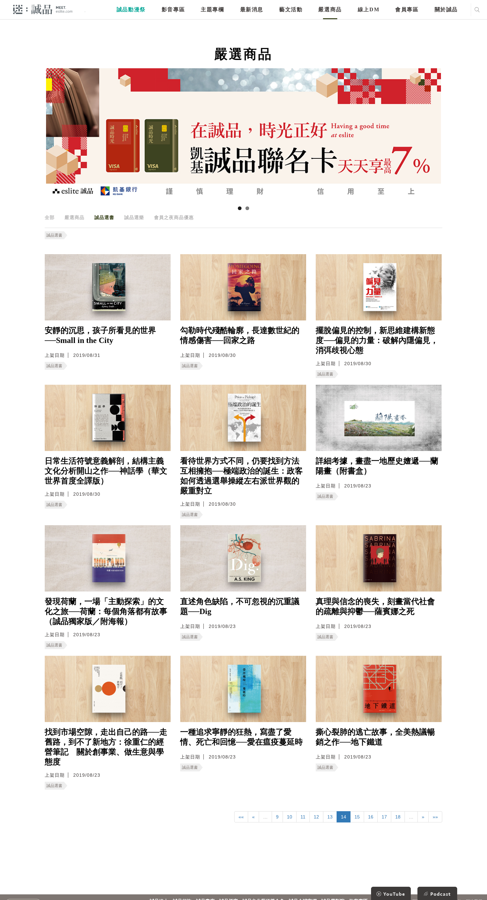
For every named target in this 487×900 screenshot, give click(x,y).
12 (316, 816)
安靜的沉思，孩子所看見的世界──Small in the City (100, 335)
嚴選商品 (330, 9)
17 (384, 816)
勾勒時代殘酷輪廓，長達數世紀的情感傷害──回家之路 (239, 335)
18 (398, 816)
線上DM (368, 9)
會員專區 (406, 9)
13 (330, 816)
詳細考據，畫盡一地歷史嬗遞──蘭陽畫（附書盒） (377, 466)
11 (302, 816)
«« (241, 816)
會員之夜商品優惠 (174, 217)
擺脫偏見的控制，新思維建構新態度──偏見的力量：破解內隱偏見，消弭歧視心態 (377, 340)
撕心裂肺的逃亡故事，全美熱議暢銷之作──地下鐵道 (375, 737)
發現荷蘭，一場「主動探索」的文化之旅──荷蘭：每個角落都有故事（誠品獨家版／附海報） (106, 611)
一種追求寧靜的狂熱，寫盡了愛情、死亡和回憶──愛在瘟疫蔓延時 (241, 737)
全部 (50, 217)
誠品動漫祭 (131, 9)
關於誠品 (446, 9)
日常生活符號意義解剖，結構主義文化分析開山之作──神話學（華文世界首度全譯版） (106, 471)
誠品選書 (104, 217)
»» (435, 816)
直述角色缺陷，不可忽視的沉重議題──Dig (239, 606)
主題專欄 (212, 9)
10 (289, 816)
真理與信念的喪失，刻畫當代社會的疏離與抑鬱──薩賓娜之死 (375, 606)
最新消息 (251, 9)
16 (370, 816)
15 (357, 816)
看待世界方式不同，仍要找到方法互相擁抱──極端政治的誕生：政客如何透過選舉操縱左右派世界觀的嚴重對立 (241, 476)
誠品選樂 (134, 217)
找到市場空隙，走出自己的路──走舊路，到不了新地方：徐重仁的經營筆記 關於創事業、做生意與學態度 (106, 747)
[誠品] (43, 9)
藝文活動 (290, 9)
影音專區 (173, 9)
